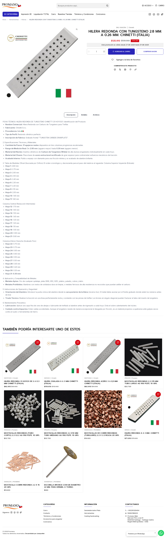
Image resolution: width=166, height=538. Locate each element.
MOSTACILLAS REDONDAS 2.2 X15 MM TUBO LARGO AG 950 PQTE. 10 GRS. (141, 382)
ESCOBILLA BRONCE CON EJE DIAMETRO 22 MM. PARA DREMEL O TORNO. (62, 486)
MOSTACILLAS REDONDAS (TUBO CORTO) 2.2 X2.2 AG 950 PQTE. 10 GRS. (22, 434)
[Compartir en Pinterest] (130, 70)
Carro (45, 510)
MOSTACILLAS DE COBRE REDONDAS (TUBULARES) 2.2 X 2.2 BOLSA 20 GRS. (101, 434)
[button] (11, 14)
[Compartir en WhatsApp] (125, 70)
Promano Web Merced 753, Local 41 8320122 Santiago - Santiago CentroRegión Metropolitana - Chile (141, 519)
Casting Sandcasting (91, 516)
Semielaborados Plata (92, 510)
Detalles (84, 115)
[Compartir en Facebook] (115, 70)
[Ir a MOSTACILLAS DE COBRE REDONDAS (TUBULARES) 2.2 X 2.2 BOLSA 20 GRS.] (103, 409)
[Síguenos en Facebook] (154, 14)
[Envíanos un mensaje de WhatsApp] (161, 533)
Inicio (4, 19)
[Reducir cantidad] (89, 51)
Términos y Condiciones (52, 516)
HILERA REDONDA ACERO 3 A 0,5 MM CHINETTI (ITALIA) (101, 382)
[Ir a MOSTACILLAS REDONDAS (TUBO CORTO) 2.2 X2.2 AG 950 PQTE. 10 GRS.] (23, 409)
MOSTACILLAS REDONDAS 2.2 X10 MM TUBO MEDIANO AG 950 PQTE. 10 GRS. (61, 434)
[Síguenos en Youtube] (158, 14)
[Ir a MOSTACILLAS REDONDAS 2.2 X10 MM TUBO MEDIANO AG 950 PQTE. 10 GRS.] (63, 409)
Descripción (71, 115)
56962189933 (132, 513)
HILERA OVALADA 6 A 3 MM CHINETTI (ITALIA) (61, 382)
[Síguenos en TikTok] (162, 14)
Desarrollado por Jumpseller (34, 533)
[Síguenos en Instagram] (150, 14)
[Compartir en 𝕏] (120, 70)
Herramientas (14, 19)
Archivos (96, 115)
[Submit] (107, 5)
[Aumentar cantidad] (104, 51)
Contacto (46, 513)
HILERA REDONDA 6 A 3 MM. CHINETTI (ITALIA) (142, 434)
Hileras (23, 19)
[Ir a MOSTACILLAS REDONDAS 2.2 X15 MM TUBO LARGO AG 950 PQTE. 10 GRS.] (143, 357)
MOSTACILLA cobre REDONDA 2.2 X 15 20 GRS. (21, 486)
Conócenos (47, 522)
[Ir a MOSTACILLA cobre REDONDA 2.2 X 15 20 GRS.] (23, 461)
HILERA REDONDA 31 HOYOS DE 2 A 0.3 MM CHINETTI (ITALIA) (21, 382)
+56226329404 (133, 510)
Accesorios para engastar (52, 519)
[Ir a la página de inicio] (11, 6)
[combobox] (83, 5)
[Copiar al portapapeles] (135, 70)
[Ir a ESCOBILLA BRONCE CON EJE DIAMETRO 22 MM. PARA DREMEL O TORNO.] (63, 461)
